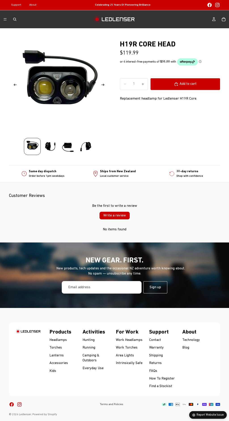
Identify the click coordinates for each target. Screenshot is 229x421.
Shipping (156, 355)
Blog (185, 348)
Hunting (89, 340)
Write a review (114, 215)
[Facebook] (209, 5)
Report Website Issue (210, 414)
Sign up (155, 287)
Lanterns (56, 355)
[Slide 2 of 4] (50, 146)
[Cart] (224, 19)
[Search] (15, 19)
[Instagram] (217, 5)
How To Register (162, 378)
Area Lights (125, 355)
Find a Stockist (160, 386)
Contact (155, 340)
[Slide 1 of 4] (32, 146)
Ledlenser (25, 414)
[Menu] (5, 19)
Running (89, 348)
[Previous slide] (14, 86)
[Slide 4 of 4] (86, 146)
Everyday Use (93, 368)
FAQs (153, 371)
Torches (55, 348)
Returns (155, 363)
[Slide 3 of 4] (68, 146)
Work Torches (127, 348)
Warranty (156, 348)
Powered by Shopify (44, 414)
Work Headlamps (129, 340)
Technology (191, 340)
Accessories (58, 363)
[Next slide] (104, 86)
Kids (52, 371)
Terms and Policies (111, 404)
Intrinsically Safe (129, 363)
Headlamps (58, 340)
